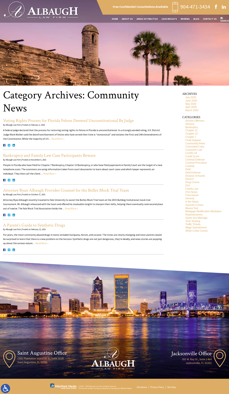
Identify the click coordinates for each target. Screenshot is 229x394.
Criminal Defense (195, 159)
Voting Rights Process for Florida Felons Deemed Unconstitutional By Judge (68, 120)
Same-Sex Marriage (196, 218)
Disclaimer (142, 387)
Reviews (185, 18)
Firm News (191, 192)
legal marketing (102, 388)
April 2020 (191, 107)
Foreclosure (192, 195)
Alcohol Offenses (194, 120)
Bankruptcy (191, 127)
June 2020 (191, 100)
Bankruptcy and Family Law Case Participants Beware (49, 155)
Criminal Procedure (196, 162)
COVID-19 (191, 153)
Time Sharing (192, 221)
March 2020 (191, 110)
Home (115, 18)
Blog (196, 18)
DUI (187, 185)
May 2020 (190, 104)
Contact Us (210, 18)
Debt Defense (193, 172)
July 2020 (190, 97)
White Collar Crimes (196, 230)
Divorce (189, 179)
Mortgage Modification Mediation (203, 211)
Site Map (171, 387)
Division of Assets (195, 176)
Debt (188, 169)
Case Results (169, 18)
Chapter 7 (190, 137)
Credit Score (192, 156)
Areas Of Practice (147, 18)
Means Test (191, 208)
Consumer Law (193, 150)
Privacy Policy (157, 387)
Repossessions (194, 214)
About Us (127, 18)
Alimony (189, 124)
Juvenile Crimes (194, 205)
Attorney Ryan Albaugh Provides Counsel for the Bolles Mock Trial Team (66, 190)
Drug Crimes (192, 182)
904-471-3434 (195, 6)
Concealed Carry (194, 146)
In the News (191, 201)
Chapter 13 (191, 133)
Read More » (58, 138)
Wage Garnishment (196, 227)
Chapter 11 (191, 130)
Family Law (191, 188)
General (189, 198)
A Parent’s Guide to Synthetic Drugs (34, 225)
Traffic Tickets (192, 224)
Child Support (193, 140)
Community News (195, 143)
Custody (190, 166)
